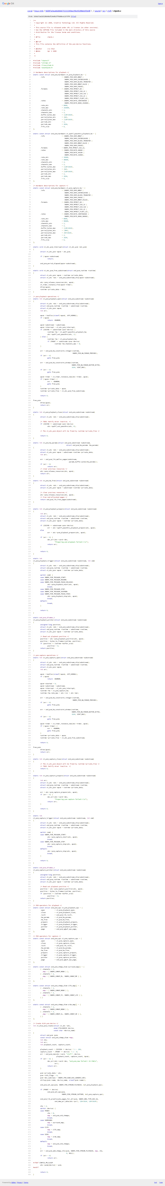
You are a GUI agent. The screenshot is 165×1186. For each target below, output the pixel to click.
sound (98, 11)
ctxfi (109, 11)
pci (103, 11)
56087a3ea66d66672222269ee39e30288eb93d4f (67, 11)
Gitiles (13, 1182)
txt (155, 1182)
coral (30, 11)
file (73, 16)
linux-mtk (38, 11)
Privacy (19, 1182)
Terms (26, 1182)
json (161, 1182)
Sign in (160, 3)
